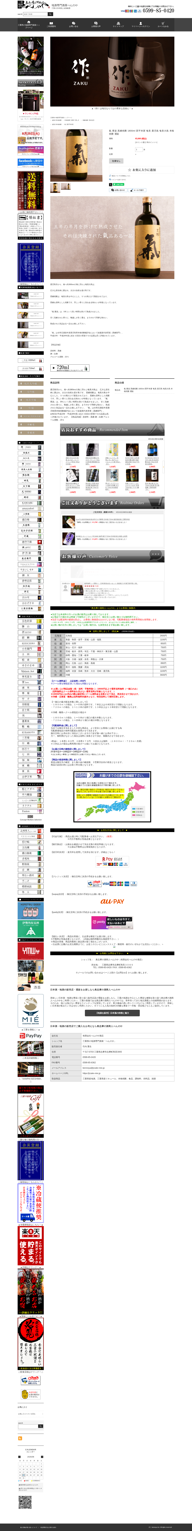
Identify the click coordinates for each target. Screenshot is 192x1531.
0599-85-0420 (104, 967)
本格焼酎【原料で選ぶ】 (72, 120)
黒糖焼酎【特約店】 (89, 120)
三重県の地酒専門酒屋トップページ (29, 26)
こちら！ (111, 852)
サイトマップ (118, 26)
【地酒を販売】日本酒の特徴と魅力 (112, 1013)
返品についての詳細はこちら (121, 176)
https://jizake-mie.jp (91, 1073)
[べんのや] (34, 8)
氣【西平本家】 (69, 124)
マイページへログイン (141, 26)
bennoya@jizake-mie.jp (94, 1068)
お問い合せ (73, 26)
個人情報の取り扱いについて (28, 1527)
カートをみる (163, 26)
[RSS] (20, 1439)
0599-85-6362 (125, 967)
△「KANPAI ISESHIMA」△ (30, 1080)
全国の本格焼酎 (57, 120)
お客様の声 (96, 26)
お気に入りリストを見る (26, 1414)
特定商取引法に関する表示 (48, 1527)
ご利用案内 (51, 26)
